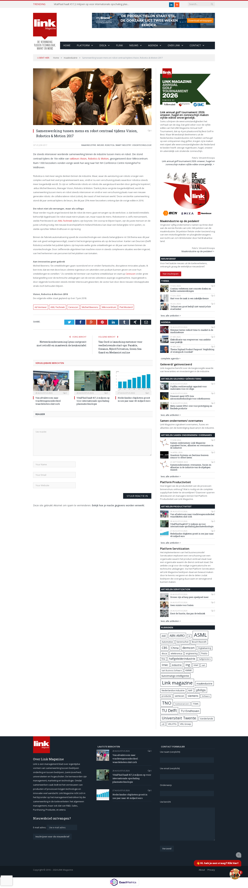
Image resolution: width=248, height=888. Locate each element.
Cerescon (131, 273)
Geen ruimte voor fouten (182, 605)
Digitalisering (204, 648)
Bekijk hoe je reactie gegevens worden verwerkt (118, 505)
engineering (192, 653)
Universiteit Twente (179, 718)
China (174, 648)
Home (66, 45)
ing (187, 665)
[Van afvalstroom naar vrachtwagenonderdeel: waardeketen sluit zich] (51, 382)
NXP (190, 690)
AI (189, 636)
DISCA (102, 45)
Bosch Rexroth (199, 641)
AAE (164, 635)
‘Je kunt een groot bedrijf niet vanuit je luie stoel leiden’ (190, 307)
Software (206, 696)
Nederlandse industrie (173, 690)
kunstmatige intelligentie (175, 675)
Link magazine (177, 683)
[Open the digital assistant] (235, 874)
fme (163, 658)
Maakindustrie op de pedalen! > (198, 251)
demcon (188, 647)
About (202, 869)
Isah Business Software (172, 670)
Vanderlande (206, 718)
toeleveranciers (182, 704)
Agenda (153, 45)
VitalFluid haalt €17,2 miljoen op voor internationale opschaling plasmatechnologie (92, 4)
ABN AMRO (177, 636)
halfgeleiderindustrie (182, 659)
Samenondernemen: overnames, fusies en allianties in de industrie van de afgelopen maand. (190, 467)
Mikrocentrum (109, 307)
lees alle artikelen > (171, 315)
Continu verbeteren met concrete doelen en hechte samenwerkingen (190, 289)
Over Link (174, 45)
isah (203, 665)
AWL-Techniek (65, 220)
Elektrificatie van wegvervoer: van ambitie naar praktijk (190, 340)
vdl (163, 724)
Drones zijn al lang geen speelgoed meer (189, 597)
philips (201, 690)
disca (164, 653)
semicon (179, 695)
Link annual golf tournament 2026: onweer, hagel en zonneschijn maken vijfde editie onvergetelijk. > (188, 163)
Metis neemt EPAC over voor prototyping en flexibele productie (191, 407)
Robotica (109, 145)
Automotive (167, 641)
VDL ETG (172, 723)
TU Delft (169, 710)
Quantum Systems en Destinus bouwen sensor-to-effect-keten (189, 456)
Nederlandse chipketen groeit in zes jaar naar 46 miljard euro (134, 399)
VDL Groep (185, 723)
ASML (200, 634)
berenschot (182, 641)
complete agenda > (171, 358)
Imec (165, 665)
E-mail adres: (40, 827)
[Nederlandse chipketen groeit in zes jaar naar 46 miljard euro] (133, 382)
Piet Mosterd (126, 307)
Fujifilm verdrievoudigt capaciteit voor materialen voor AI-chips (188, 387)
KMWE (188, 670)
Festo (204, 653)
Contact (195, 45)
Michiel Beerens (90, 307)
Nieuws (133, 45)
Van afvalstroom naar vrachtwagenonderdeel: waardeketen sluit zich (48, 400)
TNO (166, 703)
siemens (193, 696)
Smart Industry (123, 145)
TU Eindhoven (190, 711)
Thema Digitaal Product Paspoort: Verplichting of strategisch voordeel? (192, 350)
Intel (196, 665)
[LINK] (45, 28)
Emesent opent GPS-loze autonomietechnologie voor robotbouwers (190, 397)
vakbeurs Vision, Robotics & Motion (89, 158)
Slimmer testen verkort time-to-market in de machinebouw (191, 331)
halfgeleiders (205, 659)
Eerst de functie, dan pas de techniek (187, 613)
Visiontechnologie (141, 145)
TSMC (196, 703)
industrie (177, 665)
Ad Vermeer (41, 307)
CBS (164, 648)
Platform (83, 45)
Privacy (211, 869)
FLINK (119, 45)
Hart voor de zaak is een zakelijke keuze (189, 298)
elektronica (176, 653)
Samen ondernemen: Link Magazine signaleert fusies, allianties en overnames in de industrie (191, 445)
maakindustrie (88, 145)
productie (166, 696)
